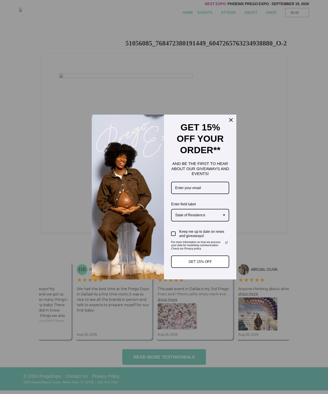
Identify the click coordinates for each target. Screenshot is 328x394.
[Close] (231, 120)
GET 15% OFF (200, 262)
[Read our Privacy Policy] (226, 242)
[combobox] (200, 215)
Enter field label (183, 204)
